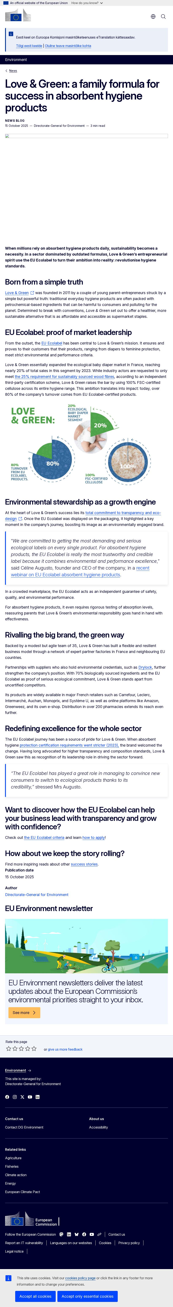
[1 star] (8, 1048)
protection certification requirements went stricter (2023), (69, 745)
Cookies (105, 1243)
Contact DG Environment (24, 1127)
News (13, 70)
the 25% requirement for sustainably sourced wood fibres (64, 376)
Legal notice (14, 1251)
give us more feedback (65, 1049)
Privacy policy (129, 1243)
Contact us (116, 1234)
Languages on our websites (71, 1243)
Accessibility (98, 1127)
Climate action (16, 1175)
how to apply (93, 837)
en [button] (153, 16)
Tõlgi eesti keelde (29, 46)
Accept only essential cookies (88, 1296)
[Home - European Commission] (18, 14)
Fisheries (12, 1166)
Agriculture (13, 1158)
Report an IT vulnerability (24, 1243)
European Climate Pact (22, 1192)
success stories (84, 864)
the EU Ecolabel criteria (44, 837)
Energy (10, 1183)
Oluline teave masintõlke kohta (68, 46)
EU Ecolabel (51, 343)
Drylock (145, 667)
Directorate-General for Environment (36, 894)
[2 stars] (11, 1048)
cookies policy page (80, 1278)
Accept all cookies (35, 1296)
